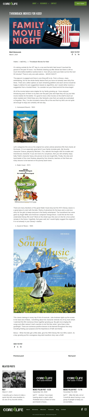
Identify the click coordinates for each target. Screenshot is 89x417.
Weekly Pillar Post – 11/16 (72, 390)
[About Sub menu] (38, 3)
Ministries (35, 409)
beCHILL (23, 62)
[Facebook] (72, 54)
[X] (75, 54)
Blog (57, 409)
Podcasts (51, 409)
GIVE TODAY (80, 3)
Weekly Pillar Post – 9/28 (42, 390)
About (34, 3)
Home (15, 62)
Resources (43, 3)
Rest (4, 390)
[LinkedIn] (79, 54)
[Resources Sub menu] (48, 3)
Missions (43, 409)
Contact (54, 3)
